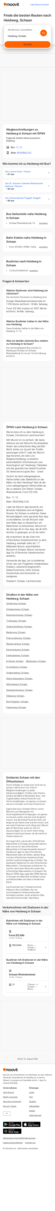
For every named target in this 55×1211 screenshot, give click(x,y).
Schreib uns (30, 1143)
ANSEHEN (43, 223)
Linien (31, 1092)
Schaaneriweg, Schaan (17, 609)
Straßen (32, 1101)
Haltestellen (34, 1106)
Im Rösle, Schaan (14, 661)
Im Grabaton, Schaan (16, 667)
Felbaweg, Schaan (15, 696)
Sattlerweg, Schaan (16, 603)
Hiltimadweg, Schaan (16, 684)
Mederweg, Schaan (15, 632)
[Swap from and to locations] (43, 33)
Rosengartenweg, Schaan (19, 615)
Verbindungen (35, 1115)
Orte (31, 1097)
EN (7, 1113)
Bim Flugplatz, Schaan (17, 701)
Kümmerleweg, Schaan (17, 649)
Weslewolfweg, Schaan (17, 644)
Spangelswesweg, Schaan (19, 690)
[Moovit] (11, 5)
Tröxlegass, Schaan (16, 621)
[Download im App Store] (31, 1124)
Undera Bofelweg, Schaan (19, 626)
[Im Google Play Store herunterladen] (12, 1124)
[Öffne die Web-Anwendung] (12, 1131)
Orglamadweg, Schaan (17, 673)
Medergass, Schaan (36, 661)
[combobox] (27, 30)
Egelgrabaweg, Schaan (17, 655)
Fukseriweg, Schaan (16, 707)
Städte (32, 1111)
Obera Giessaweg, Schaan (19, 678)
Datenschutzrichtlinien (13, 1143)
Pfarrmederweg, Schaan (18, 638)
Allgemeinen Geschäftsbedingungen (19, 1138)
